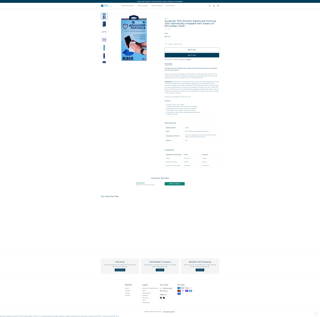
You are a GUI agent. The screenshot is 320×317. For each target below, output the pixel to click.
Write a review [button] (174, 184)
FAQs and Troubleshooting (150, 288)
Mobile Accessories (157, 5)
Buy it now (192, 55)
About (144, 290)
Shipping (145, 295)
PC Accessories (170, 5)
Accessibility (146, 302)
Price (166, 33)
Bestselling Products (128, 5)
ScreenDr (128, 290)
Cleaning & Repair (142, 5)
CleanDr (127, 293)
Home (166, 18)
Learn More (200, 270)
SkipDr (127, 288)
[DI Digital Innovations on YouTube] (164, 298)
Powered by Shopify (169, 311)
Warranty (145, 298)
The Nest (127, 295)
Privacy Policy (146, 293)
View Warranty (120, 270)
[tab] (168, 64)
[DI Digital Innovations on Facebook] (161, 298)
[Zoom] (134, 38)
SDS (143, 300)
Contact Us (160, 270)
